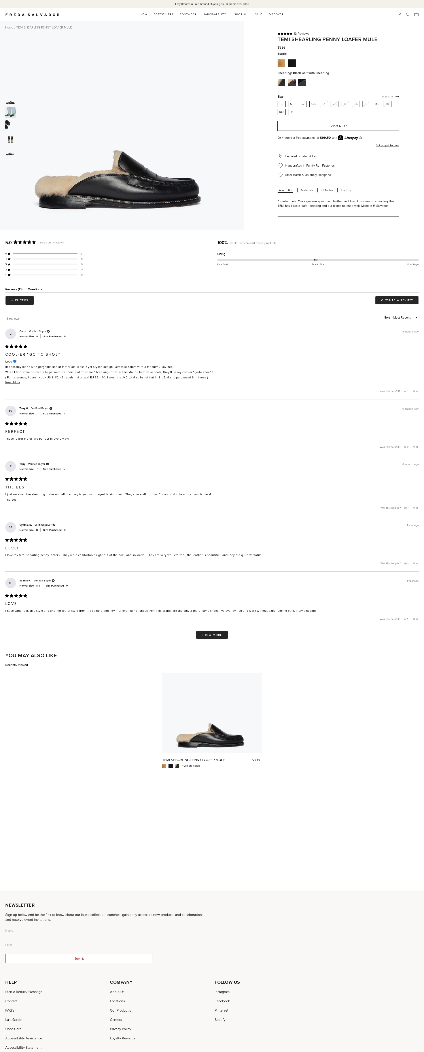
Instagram (222, 991)
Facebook (222, 1001)
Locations (117, 1001)
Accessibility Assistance (23, 1038)
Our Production (121, 1010)
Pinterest (221, 1010)
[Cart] (416, 14)
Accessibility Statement (23, 1047)
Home (9, 27)
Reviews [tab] (14, 290)
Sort (387, 317)
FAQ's (9, 1010)
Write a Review (401, 301)
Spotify (220, 1019)
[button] (338, 33)
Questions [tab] (35, 290)
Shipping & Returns (387, 145)
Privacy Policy (120, 1028)
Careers (116, 1019)
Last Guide (13, 1019)
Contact (11, 1001)
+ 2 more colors (191, 765)
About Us (117, 991)
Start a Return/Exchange (24, 991)
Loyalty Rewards (122, 1038)
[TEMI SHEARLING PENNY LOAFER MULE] (212, 713)
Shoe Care (13, 1028)
